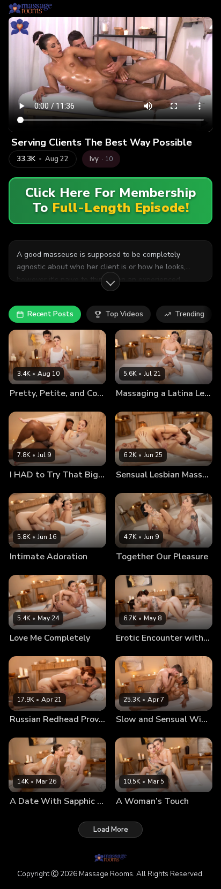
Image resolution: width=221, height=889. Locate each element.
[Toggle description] (110, 281)
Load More (110, 829)
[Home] (30, 8)
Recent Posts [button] (50, 314)
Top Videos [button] (124, 314)
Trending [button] (189, 314)
